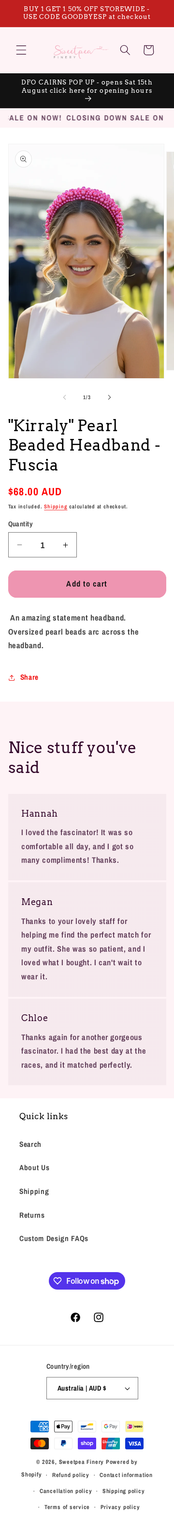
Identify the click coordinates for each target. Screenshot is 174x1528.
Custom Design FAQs (53, 1238)
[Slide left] (64, 397)
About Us (34, 1167)
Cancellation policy (66, 1491)
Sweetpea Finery (81, 1462)
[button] (21, 50)
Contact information (126, 1475)
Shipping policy (123, 1491)
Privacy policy (120, 1507)
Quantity (20, 523)
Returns (32, 1215)
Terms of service (67, 1507)
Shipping (55, 506)
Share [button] (29, 677)
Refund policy (70, 1475)
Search (30, 1144)
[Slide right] (109, 397)
